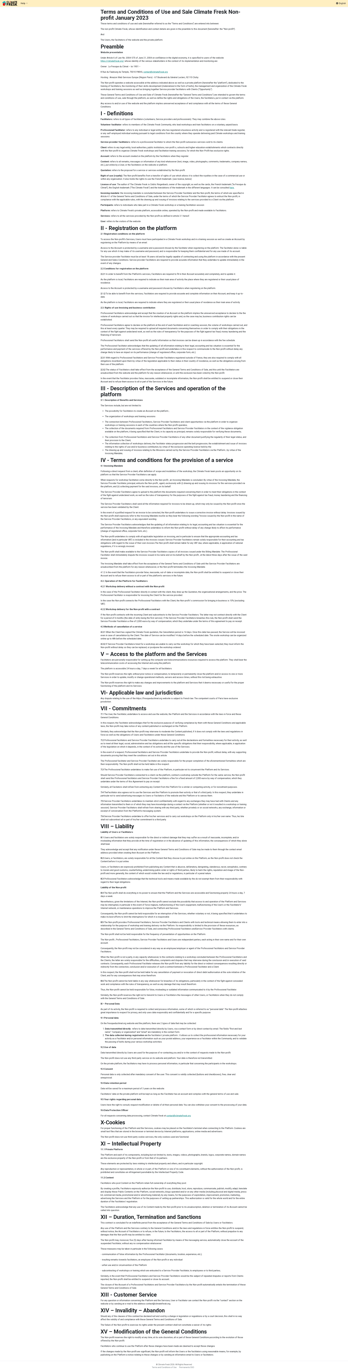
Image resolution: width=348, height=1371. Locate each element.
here (232, 187)
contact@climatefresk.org (155, 72)
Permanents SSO (186, 1367)
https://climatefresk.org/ (112, 61)
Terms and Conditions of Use (164, 1367)
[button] (24, 3)
